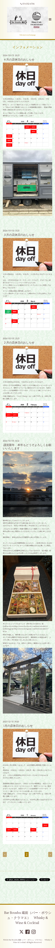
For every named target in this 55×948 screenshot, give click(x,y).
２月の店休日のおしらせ (18, 342)
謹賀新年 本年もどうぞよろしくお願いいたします (27, 446)
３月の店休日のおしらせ (18, 235)
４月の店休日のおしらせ (18, 59)
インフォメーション (27, 47)
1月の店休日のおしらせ (18, 726)
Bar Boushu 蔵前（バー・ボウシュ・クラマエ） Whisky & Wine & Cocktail (27, 918)
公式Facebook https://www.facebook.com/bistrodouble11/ (25, 626)
